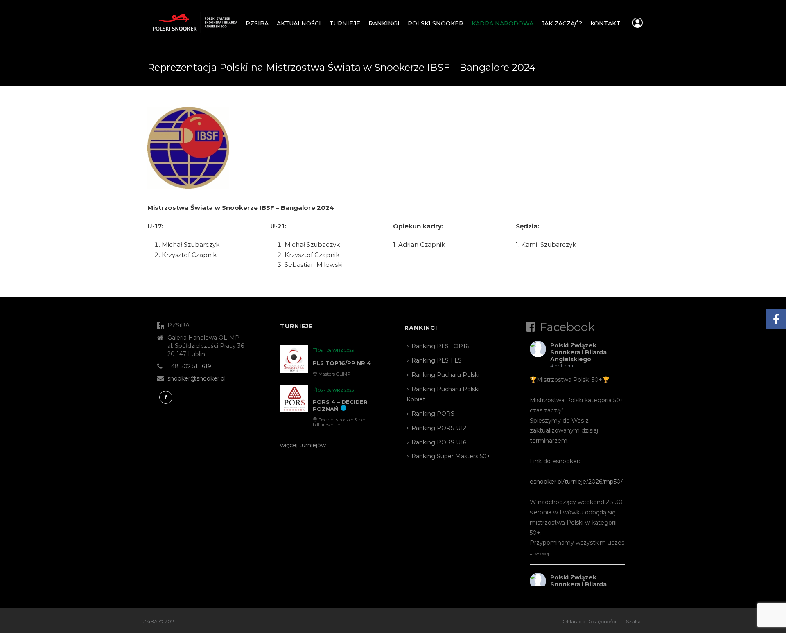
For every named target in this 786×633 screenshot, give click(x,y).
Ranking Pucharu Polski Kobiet (443, 394)
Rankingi (384, 23)
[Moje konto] (637, 24)
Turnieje (344, 23)
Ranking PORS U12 (438, 428)
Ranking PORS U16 (438, 442)
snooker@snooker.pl (196, 378)
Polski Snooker (435, 23)
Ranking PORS (432, 413)
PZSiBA (257, 23)
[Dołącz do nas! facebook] (165, 397)
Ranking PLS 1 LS (436, 360)
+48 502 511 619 (189, 366)
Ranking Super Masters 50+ (450, 456)
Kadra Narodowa (502, 23)
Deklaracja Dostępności (588, 621)
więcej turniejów (303, 445)
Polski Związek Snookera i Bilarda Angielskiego (578, 352)
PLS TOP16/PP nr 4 (342, 363)
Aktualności (299, 23)
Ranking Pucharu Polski (445, 374)
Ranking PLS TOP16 (440, 346)
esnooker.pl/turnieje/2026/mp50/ (576, 481)
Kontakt (605, 23)
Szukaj (634, 621)
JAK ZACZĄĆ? (562, 23)
